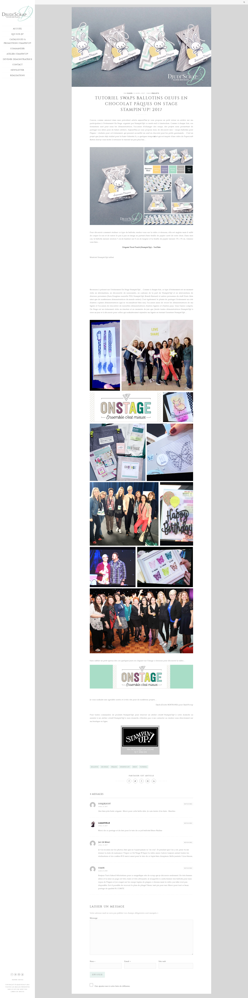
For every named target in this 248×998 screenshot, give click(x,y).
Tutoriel (143, 767)
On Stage (104, 767)
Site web (162, 961)
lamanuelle (104, 823)
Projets (155, 93)
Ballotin (94, 767)
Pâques (114, 767)
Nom (92, 961)
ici (155, 136)
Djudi (130, 93)
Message (94, 918)
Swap (135, 767)
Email (126, 961)
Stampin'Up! (125, 767)
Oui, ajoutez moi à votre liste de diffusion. (112, 986)
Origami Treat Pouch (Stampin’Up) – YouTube (141, 247)
